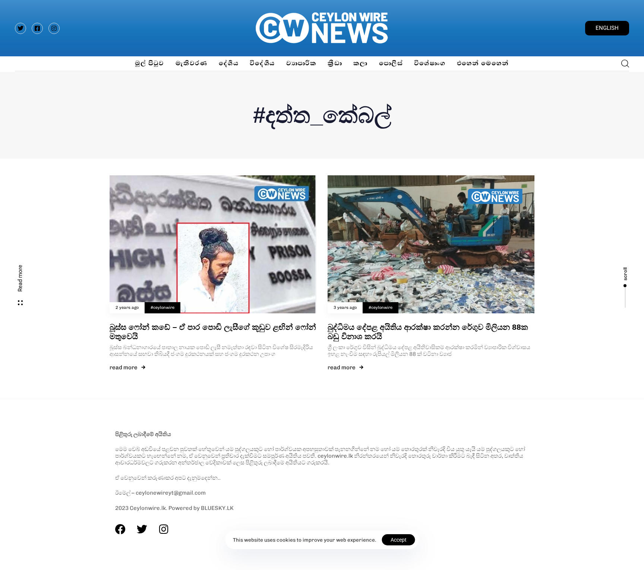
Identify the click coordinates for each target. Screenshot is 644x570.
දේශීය (229, 63)
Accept (399, 540)
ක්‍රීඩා (335, 63)
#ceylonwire (162, 307)
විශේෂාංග (430, 63)
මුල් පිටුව (149, 63)
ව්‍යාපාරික (301, 63)
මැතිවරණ (192, 63)
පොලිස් (391, 63)
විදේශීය (262, 63)
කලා (360, 63)
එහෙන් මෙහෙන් (483, 63)
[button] (623, 63)
